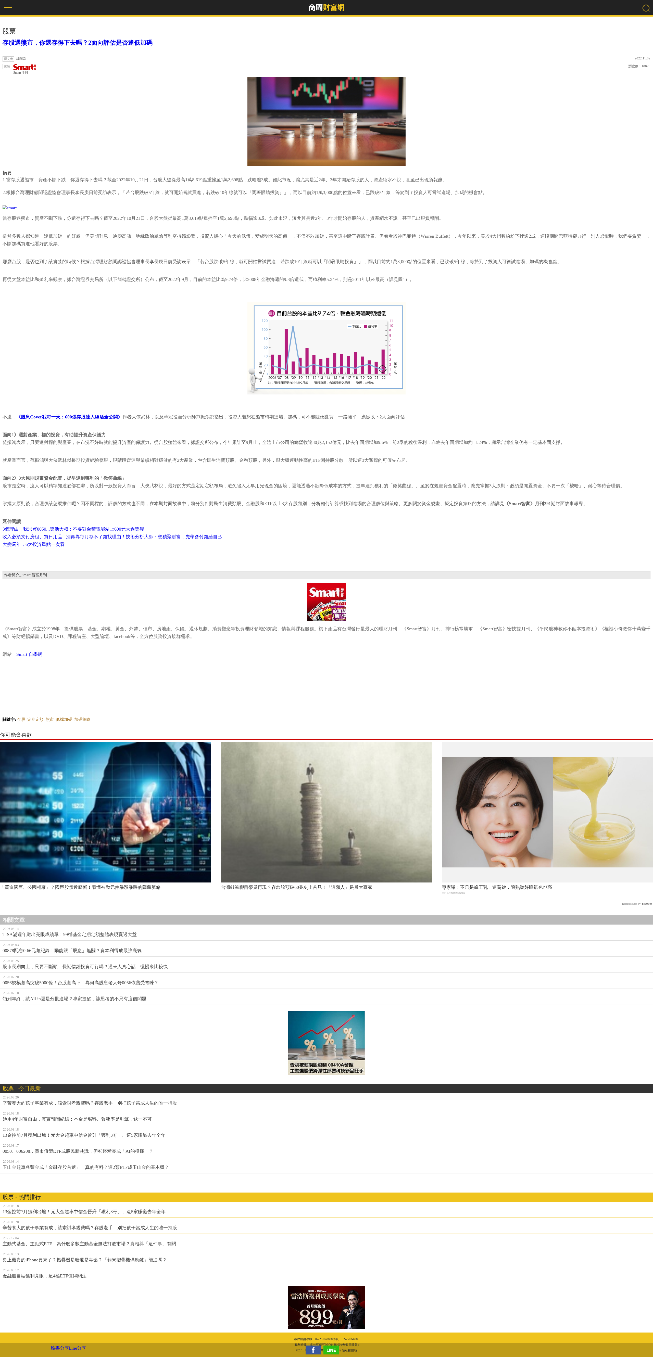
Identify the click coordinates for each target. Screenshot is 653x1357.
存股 (21, 719)
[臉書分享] (314, 1350)
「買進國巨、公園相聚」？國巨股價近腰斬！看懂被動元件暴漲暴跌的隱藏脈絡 (80, 887)
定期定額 (35, 719)
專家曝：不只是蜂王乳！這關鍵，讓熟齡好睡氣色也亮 (497, 887)
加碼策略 (82, 719)
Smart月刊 (20, 72)
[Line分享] (332, 1350)
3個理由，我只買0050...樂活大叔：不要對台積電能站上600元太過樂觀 (73, 529)
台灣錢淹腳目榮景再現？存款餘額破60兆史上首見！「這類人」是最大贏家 (296, 887)
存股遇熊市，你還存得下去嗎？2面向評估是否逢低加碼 (78, 42)
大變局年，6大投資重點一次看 (34, 544)
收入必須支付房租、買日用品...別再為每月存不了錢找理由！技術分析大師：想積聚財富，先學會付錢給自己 (112, 536)
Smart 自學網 (29, 654)
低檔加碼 (64, 719)
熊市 (50, 719)
